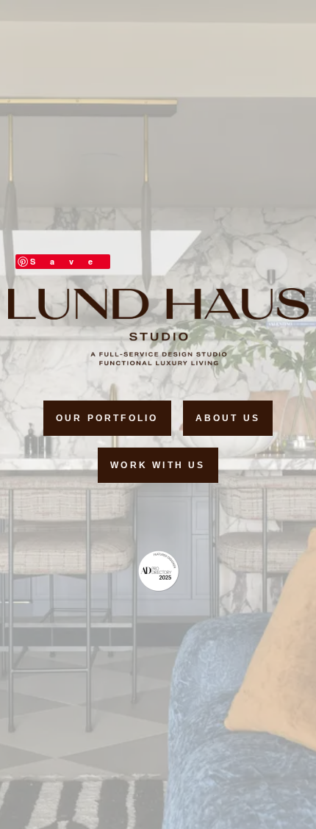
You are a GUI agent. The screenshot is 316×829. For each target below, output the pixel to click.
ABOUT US (228, 418)
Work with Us (157, 465)
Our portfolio (107, 418)
